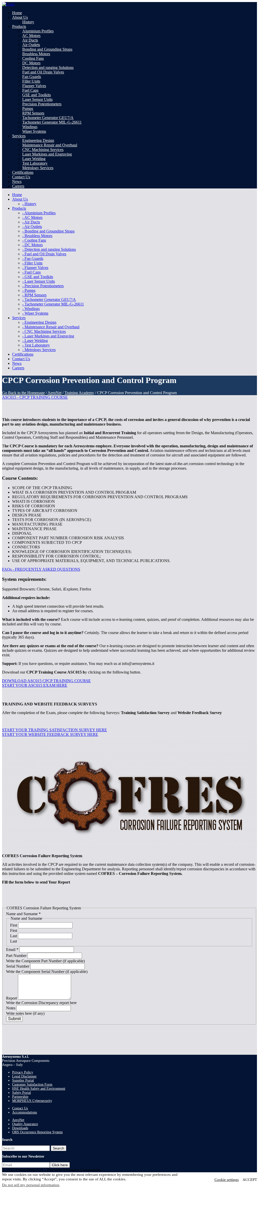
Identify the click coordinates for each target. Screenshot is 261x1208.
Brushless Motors (36, 54)
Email (12, 949)
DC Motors (31, 63)
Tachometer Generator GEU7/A (48, 118)
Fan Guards (31, 76)
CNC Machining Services (42, 149)
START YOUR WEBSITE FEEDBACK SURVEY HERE (50, 734)
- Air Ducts (31, 222)
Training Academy (79, 393)
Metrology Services (37, 168)
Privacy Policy (22, 1072)
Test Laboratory (35, 163)
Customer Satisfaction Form (32, 1084)
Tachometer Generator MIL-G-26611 (52, 122)
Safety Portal (21, 1093)
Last (14, 936)
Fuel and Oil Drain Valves (43, 72)
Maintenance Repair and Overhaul (49, 145)
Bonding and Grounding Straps (47, 49)
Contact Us (20, 1108)
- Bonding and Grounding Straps (48, 231)
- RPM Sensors (34, 295)
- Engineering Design (39, 322)
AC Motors (31, 35)
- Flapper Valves (35, 267)
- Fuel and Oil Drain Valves (44, 254)
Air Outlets (31, 45)
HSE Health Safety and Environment (38, 1088)
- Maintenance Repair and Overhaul (50, 327)
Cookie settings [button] (226, 1180)
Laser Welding (34, 159)
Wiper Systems (34, 131)
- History (29, 204)
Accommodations (24, 1112)
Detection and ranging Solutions (48, 67)
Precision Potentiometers (41, 104)
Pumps (27, 108)
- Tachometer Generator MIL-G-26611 (53, 304)
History (28, 22)
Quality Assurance (25, 1124)
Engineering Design (38, 140)
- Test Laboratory (36, 345)
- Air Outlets (32, 226)
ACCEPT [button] (250, 1180)
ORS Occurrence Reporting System (37, 1132)
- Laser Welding (35, 340)
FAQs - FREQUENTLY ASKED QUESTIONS (41, 569)
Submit (14, 1019)
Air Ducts (30, 40)
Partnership (20, 1097)
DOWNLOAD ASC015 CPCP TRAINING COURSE (46, 681)
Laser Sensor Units (37, 99)
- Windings (31, 308)
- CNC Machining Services (44, 331)
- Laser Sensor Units (38, 281)
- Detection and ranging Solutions (49, 249)
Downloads (20, 1128)
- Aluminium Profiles (39, 213)
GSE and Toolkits (36, 95)
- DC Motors (32, 245)
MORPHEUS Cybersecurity (32, 1101)
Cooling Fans (33, 58)
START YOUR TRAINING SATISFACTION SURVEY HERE (54, 730)
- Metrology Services (39, 350)
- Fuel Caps (31, 272)
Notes (11, 1008)
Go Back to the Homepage (23, 393)
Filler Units (31, 81)
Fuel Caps (30, 90)
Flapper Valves (34, 86)
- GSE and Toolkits (37, 277)
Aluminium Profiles (38, 31)
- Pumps (28, 290)
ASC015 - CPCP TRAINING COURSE (35, 397)
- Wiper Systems (35, 313)
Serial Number (18, 966)
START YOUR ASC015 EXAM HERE (34, 685)
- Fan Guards (32, 258)
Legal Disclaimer (24, 1076)
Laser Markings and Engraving (47, 154)
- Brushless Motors (37, 236)
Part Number (17, 955)
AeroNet (54, 393)
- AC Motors (32, 217)
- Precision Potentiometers (43, 286)
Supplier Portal (23, 1080)
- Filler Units (32, 263)
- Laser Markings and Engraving (48, 336)
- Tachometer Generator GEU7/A (49, 299)
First (14, 925)
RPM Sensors (33, 113)
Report (12, 998)
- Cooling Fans (34, 240)
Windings (29, 127)
